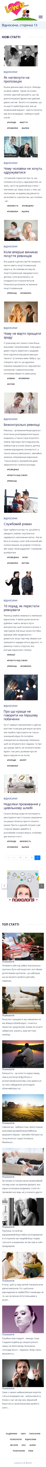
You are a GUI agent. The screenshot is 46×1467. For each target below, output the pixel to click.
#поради (11, 122)
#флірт (23, 760)
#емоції (11, 654)
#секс (25, 557)
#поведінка (28, 206)
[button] (40, 16)
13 (37, 857)
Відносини (30, 1439)
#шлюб (25, 128)
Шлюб (33, 1445)
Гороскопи (34, 1433)
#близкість (12, 206)
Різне (30, 1451)
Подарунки (11, 1433)
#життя (24, 122)
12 (32, 857)
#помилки (12, 128)
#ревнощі (12, 293)
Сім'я (23, 1433)
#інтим (11, 384)
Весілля (14, 1445)
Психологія (8, 961)
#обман (11, 378)
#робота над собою (17, 475)
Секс (23, 1445)
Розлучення (19, 1451)
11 (26, 857)
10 (20, 857)
